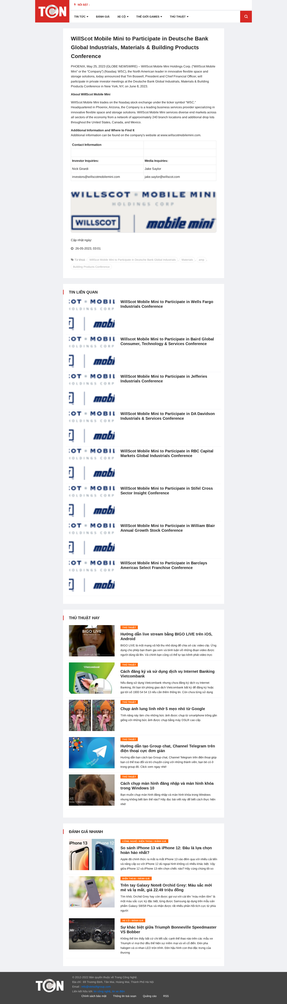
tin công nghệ (102, 991)
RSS (166, 996)
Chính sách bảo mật (93, 996)
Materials (187, 259)
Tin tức (80, 16)
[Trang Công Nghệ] (49, 985)
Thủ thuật (178, 16)
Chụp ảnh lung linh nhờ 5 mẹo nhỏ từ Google (162, 709)
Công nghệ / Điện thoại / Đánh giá (144, 841)
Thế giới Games (147, 16)
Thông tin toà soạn (124, 996)
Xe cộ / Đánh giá (132, 920)
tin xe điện (118, 991)
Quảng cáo (150, 996)
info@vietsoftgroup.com (96, 986)
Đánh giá (103, 16)
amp (201, 259)
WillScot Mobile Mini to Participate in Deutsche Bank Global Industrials (132, 259)
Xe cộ (121, 16)
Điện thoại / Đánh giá (136, 878)
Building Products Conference (91, 266)
